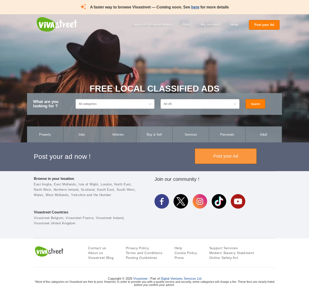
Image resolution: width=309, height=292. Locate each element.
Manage (195, 270)
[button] (18, 256)
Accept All (195, 238)
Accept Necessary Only (195, 254)
